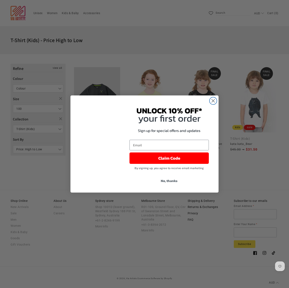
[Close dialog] (213, 101)
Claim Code (169, 158)
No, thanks (169, 180)
